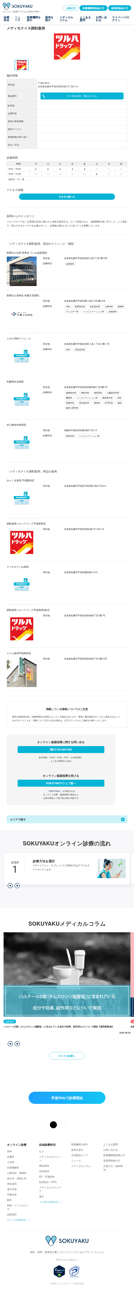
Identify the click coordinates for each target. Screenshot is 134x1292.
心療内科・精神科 (17, 1173)
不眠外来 (12, 1194)
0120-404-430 (63, 749)
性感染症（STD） (49, 1182)
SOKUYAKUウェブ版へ (61, 783)
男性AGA (44, 1165)
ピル (41, 1151)
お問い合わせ (101, 18)
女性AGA (44, 1171)
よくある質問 (85, 18)
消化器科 (12, 1183)
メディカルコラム (66, 18)
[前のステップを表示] (10, 885)
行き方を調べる (67, 196)
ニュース (17, 18)
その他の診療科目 (49, 1202)
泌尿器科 (12, 1214)
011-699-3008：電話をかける (82, 96)
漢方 (41, 1196)
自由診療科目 (47, 1145)
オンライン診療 (17, 1145)
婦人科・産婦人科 (17, 1178)
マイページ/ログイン (120, 18)
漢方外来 (12, 1189)
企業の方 (71, 8)
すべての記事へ (67, 1056)
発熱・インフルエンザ (18, 1207)
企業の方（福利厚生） (113, 1167)
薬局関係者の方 (119, 8)
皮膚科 (10, 1156)
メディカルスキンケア (50, 1189)
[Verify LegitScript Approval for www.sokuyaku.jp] (59, 1271)
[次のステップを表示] (17, 885)
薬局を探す (49, 18)
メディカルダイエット (50, 1158)
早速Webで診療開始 (67, 1097)
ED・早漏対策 (47, 1176)
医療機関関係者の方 (94, 8)
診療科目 (6, 18)
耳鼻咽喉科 (13, 1167)
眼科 (9, 1200)
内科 (9, 1151)
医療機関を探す (34, 18)
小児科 (10, 1162)
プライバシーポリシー (67, 1259)
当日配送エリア (79, 1155)
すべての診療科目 (17, 1219)
